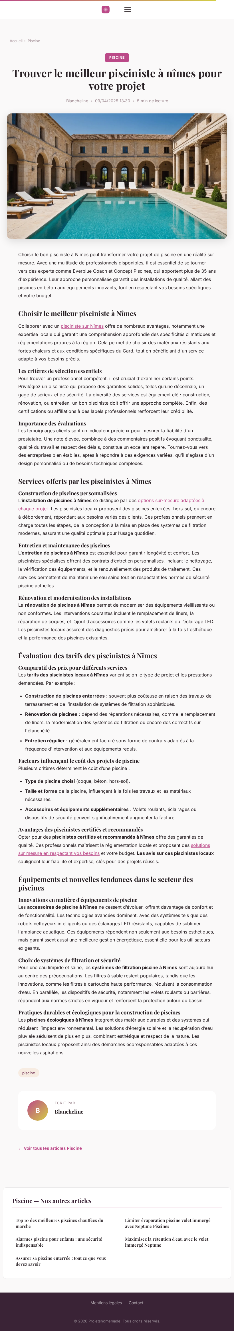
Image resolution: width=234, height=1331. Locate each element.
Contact (136, 1302)
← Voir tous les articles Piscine (50, 1148)
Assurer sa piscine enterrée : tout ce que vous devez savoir (61, 1261)
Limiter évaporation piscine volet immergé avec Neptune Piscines (168, 1223)
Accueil (16, 40)
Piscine (34, 40)
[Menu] (128, 9)
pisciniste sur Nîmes (82, 326)
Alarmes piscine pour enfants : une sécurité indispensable (59, 1242)
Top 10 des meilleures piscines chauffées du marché (59, 1223)
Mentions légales (106, 1302)
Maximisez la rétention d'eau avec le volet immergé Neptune (166, 1242)
